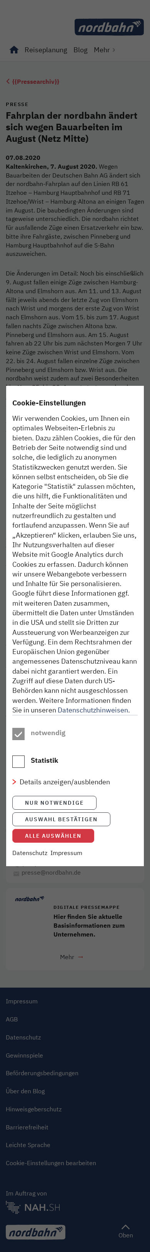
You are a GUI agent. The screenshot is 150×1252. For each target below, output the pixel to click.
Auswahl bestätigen (61, 819)
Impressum (66, 853)
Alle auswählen (53, 835)
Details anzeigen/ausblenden (65, 781)
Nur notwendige (54, 802)
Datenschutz (29, 853)
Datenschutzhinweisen (93, 709)
